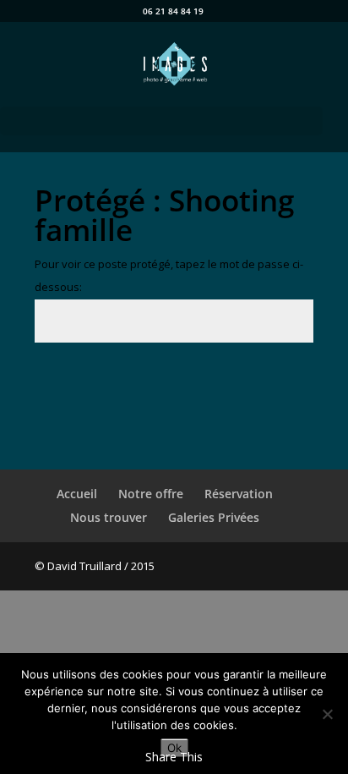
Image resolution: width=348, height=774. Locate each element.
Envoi (273, 381)
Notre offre (150, 494)
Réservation (238, 494)
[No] (326, 713)
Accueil (77, 494)
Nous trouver (108, 517)
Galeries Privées (213, 517)
